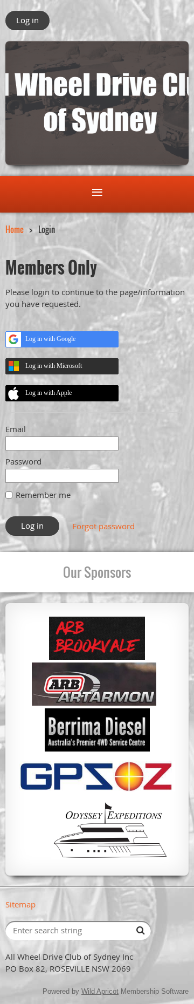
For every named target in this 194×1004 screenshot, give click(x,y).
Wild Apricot (100, 991)
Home (14, 229)
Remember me (43, 494)
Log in (27, 20)
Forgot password (103, 526)
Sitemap (20, 904)
